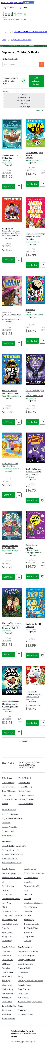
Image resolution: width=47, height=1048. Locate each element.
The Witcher (28, 932)
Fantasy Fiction (23, 998)
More (38, 110)
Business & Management (26, 956)
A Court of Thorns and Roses (34, 873)
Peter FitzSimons (8, 993)
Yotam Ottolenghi (8, 1019)
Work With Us (7, 835)
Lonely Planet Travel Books (12, 916)
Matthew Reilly (7, 989)
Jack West (27, 899)
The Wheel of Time (31, 928)
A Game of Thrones (31, 878)
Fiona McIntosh (7, 972)
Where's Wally (7, 941)
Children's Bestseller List (11, 850)
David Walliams (7, 960)
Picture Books (23, 1010)
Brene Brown (6, 951)
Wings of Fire (29, 937)
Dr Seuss (5, 890)
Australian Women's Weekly (12, 878)
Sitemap (5, 804)
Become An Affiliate (9, 799)
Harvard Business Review (11, 899)
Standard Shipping (25, 787)
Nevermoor (28, 911)
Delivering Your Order (27, 799)
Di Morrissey (6, 964)
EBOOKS (35, 32)
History (20, 977)
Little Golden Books (9, 911)
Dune (26, 890)
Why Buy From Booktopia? (12, 819)
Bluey (4, 882)
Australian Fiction (24, 985)
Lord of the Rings (30, 907)
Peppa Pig (5, 928)
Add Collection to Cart (36, 81)
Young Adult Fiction (25, 1014)
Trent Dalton (6, 1014)
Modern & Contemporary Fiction (30, 1002)
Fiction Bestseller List (10, 859)
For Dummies (7, 895)
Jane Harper (6, 981)
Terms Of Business (8, 791)
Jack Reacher (28, 895)
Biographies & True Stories (28, 951)
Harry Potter (6, 903)
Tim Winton (6, 1010)
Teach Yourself (7, 932)
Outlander (27, 916)
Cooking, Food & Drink (26, 960)
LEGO (4, 907)
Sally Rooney (7, 998)
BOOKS (17, 32)
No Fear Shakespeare (9, 920)
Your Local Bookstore (10, 814)
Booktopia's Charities (9, 827)
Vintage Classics (7, 937)
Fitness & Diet (23, 972)
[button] (24, 94)
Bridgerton (28, 882)
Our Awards (6, 823)
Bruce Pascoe (6, 956)
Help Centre (18, 3)
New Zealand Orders (26, 804)
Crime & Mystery (24, 989)
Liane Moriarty (7, 985)
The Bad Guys (29, 920)
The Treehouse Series (31, 924)
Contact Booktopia (8, 787)
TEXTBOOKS (25, 32)
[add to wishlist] (19, 186)
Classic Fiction (23, 993)
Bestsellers (6, 841)
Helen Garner (7, 977)
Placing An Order (8, 783)
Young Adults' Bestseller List (12, 854)
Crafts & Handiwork (25, 964)
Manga (20, 1006)
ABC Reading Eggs (9, 873)
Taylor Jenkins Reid (9, 1006)
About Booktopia (9, 810)
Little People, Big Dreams (33, 903)
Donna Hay (6, 968)
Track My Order (7, 3)
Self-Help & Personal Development (30, 981)
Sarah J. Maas (7, 1002)
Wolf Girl (27, 941)
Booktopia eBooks (8, 831)
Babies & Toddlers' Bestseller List (14, 846)
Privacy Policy (7, 795)
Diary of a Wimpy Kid (32, 886)
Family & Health (24, 968)
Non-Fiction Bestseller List (11, 863)
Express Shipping (25, 791)
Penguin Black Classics (10, 924)
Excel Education (8, 886)
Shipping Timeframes (26, 795)
